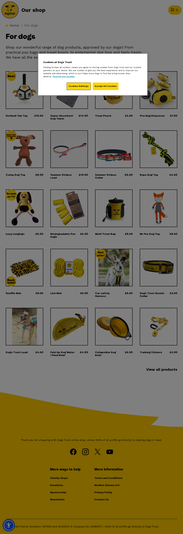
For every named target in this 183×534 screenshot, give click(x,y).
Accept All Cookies (106, 86)
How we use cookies (64, 76)
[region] (93, 74)
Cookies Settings (79, 86)
